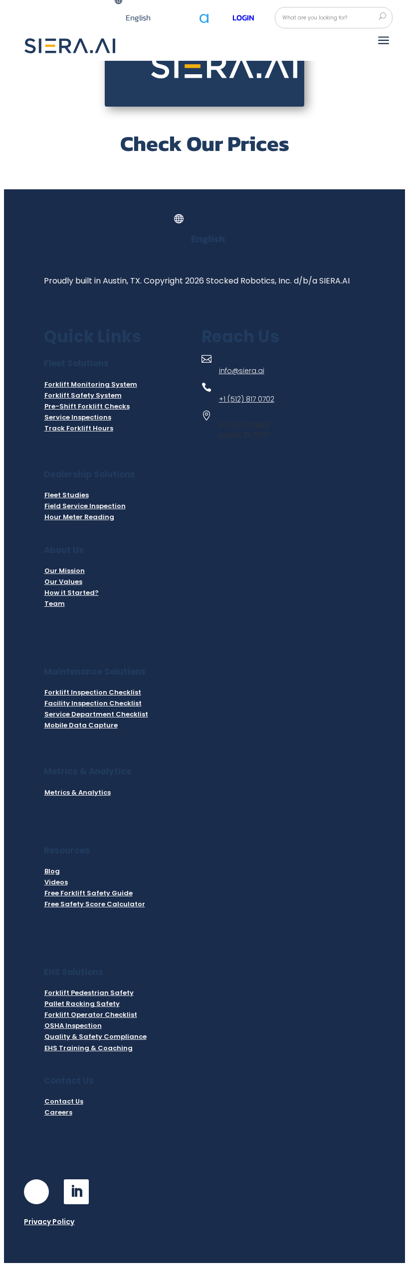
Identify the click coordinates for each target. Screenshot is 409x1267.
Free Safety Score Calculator (94, 904)
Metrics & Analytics (77, 792)
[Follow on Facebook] (36, 1191)
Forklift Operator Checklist (90, 1014)
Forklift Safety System (83, 395)
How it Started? (71, 592)
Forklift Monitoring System (90, 384)
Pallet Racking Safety (82, 1003)
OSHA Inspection (73, 1025)
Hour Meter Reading (79, 517)
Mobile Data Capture (81, 725)
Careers (58, 1112)
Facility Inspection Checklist (93, 703)
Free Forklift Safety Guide (88, 893)
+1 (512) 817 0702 (246, 399)
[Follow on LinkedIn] (76, 1191)
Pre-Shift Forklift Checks (87, 406)
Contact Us (63, 1101)
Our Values (63, 581)
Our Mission (64, 570)
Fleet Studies (66, 495)
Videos (56, 882)
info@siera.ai (241, 371)
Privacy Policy (49, 1222)
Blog (52, 871)
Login (243, 17)
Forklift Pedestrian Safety (89, 992)
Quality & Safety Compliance (95, 1036)
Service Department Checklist (96, 714)
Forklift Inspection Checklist (92, 692)
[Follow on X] (116, 1191)
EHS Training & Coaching (88, 1048)
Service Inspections (77, 417)
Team (54, 603)
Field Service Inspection (85, 506)
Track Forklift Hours (78, 428)
